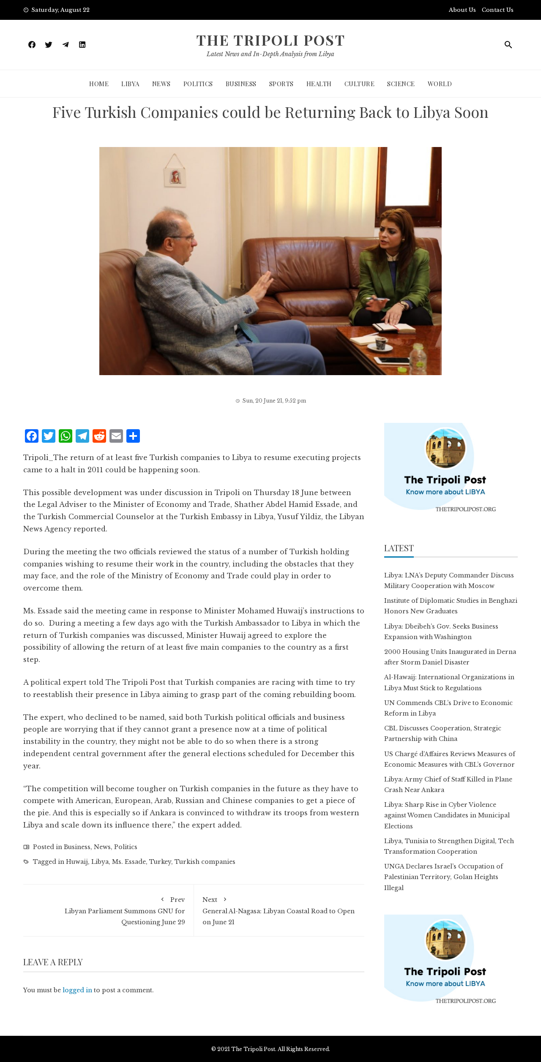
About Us (462, 10)
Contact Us (498, 10)
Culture (359, 83)
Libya (130, 83)
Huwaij (77, 862)
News (161, 83)
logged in (77, 990)
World (440, 83)
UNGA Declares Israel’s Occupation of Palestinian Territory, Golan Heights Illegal (443, 877)
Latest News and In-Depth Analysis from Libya (270, 54)
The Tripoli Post (270, 39)
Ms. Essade (129, 862)
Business (241, 83)
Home (99, 83)
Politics (198, 83)
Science (401, 83)
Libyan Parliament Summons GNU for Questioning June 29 (125, 911)
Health (319, 83)
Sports (281, 83)
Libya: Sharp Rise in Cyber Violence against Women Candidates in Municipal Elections (447, 815)
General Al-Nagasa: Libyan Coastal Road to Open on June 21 (278, 911)
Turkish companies (205, 862)
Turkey (160, 862)
